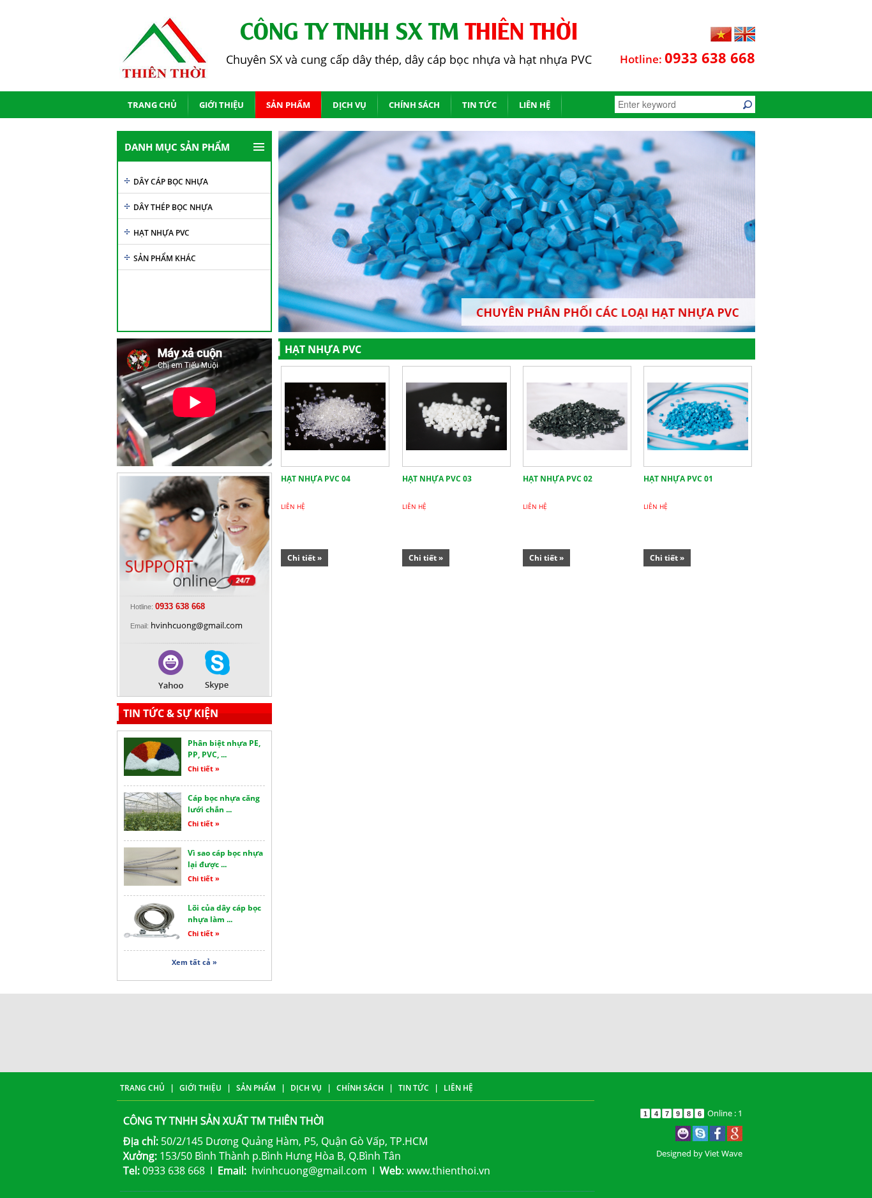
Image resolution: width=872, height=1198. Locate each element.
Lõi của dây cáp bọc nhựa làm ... (224, 913)
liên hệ (293, 506)
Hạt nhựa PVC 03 (437, 478)
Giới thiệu (221, 104)
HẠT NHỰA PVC (161, 232)
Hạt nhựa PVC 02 (557, 478)
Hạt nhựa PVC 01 (678, 478)
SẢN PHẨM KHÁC (164, 258)
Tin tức (479, 104)
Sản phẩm (288, 104)
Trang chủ (152, 104)
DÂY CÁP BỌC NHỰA (170, 181)
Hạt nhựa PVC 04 (315, 478)
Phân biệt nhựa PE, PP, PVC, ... (224, 749)
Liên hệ (534, 104)
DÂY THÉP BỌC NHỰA (173, 207)
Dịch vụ (349, 104)
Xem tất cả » (194, 962)
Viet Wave (723, 1153)
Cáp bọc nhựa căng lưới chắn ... (224, 803)
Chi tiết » (204, 768)
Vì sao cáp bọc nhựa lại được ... (225, 858)
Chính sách (414, 104)
